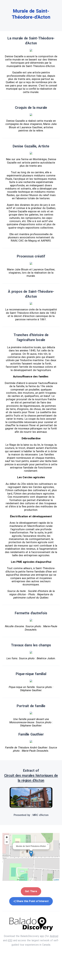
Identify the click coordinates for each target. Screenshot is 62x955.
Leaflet (56, 879)
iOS (10, 940)
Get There (31, 891)
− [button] (7, 842)
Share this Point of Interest (32, 901)
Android (54, 936)
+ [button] (7, 837)
